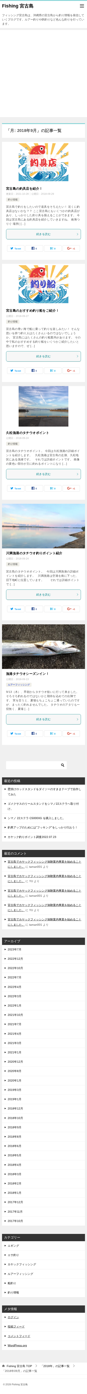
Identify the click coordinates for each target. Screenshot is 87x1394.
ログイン (13, 1317)
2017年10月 (15, 1221)
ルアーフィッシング (19, 684)
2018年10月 (15, 1118)
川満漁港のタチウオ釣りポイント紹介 (34, 553)
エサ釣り (13, 1255)
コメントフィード (19, 1336)
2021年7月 (14, 1024)
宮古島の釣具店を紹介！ (24, 188)
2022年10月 (15, 968)
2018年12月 (15, 1108)
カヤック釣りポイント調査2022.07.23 (32, 837)
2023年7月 (14, 949)
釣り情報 (13, 199)
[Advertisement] (43, 73)
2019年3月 (14, 1089)
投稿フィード (16, 1326)
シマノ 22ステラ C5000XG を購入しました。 (37, 818)
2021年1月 (14, 1052)
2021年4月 (14, 1033)
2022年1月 (14, 1005)
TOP (19, 1366)
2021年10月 (15, 1014)
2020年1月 (14, 1080)
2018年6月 (14, 1146)
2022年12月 (15, 958)
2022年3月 (14, 996)
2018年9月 (14, 1127)
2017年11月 (15, 1211)
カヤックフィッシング (22, 1264)
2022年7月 (14, 977)
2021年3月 (14, 1043)
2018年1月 (14, 1192)
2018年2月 (14, 1183)
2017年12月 (15, 1202)
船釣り (12, 1283)
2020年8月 (14, 1071)
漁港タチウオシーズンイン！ (27, 673)
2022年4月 (14, 987)
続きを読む (43, 234)
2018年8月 (14, 1136)
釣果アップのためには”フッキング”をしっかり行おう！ (43, 827)
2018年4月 (14, 1164)
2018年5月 (14, 1155)
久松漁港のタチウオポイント (27, 432)
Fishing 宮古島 (18, 6)
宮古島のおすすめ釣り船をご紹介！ (32, 310)
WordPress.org (17, 1345)
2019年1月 (14, 1099)
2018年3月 (14, 1174)
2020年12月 (15, 1061)
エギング (13, 1245)
